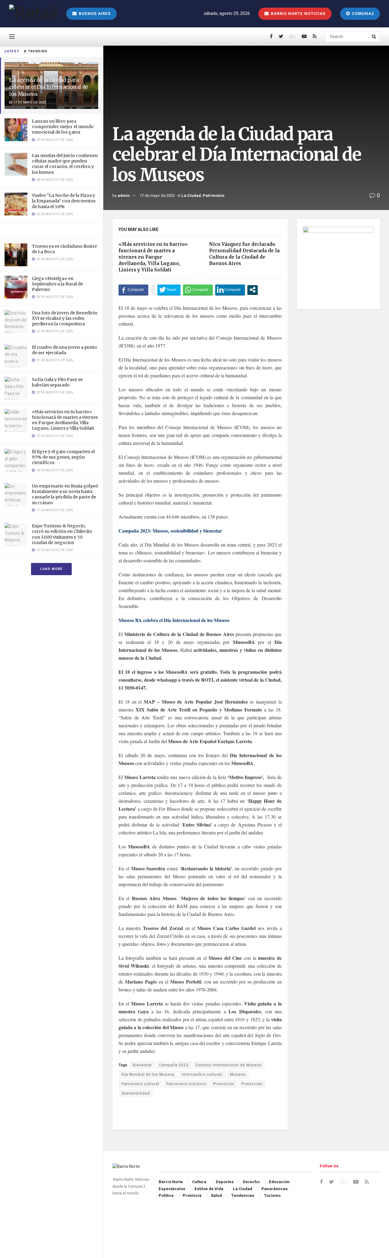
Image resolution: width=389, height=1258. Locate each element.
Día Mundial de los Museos (148, 1074)
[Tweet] (169, 290)
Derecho (251, 1182)
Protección (252, 1084)
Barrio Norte (171, 1182)
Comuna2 (362, 13)
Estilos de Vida (208, 1189)
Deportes (225, 1182)
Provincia (192, 1195)
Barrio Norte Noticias (297, 13)
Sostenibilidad (136, 1093)
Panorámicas (274, 1189)
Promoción (223, 1084)
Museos (238, 1074)
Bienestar (142, 1065)
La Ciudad (191, 195)
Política (166, 1195)
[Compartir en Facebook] (133, 290)
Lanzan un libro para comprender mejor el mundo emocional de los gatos (63, 126)
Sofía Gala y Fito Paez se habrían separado (57, 382)
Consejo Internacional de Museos (228, 1065)
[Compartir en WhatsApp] (198, 290)
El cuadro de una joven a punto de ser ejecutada (64, 349)
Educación (279, 1182)
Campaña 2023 (173, 1065)
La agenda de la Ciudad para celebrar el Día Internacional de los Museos (48, 87)
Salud (216, 1195)
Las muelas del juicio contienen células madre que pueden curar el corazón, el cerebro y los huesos (65, 164)
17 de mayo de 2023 (157, 195)
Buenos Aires (94, 13)
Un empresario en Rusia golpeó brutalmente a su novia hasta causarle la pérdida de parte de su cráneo (65, 494)
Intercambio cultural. (202, 1074)
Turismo (272, 1195)
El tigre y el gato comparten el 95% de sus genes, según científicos (63, 457)
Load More (51, 568)
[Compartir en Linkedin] (230, 290)
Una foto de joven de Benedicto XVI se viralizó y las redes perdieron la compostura (65, 318)
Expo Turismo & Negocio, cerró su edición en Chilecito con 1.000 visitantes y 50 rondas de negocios (62, 534)
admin (124, 195)
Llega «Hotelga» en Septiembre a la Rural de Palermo (57, 284)
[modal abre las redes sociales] (252, 289)
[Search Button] (374, 36)
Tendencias (242, 1195)
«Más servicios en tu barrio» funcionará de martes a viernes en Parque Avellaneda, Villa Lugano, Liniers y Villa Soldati (65, 420)
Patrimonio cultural (140, 1084)
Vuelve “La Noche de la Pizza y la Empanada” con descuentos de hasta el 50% (63, 201)
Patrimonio (213, 195)
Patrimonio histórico (186, 1084)
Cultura (199, 1182)
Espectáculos (172, 1189)
